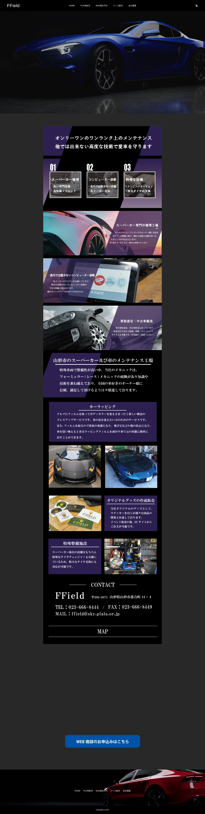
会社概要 (132, 5)
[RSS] (196, 5)
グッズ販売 (118, 5)
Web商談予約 (102, 5)
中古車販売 (85, 5)
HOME (72, 5)
